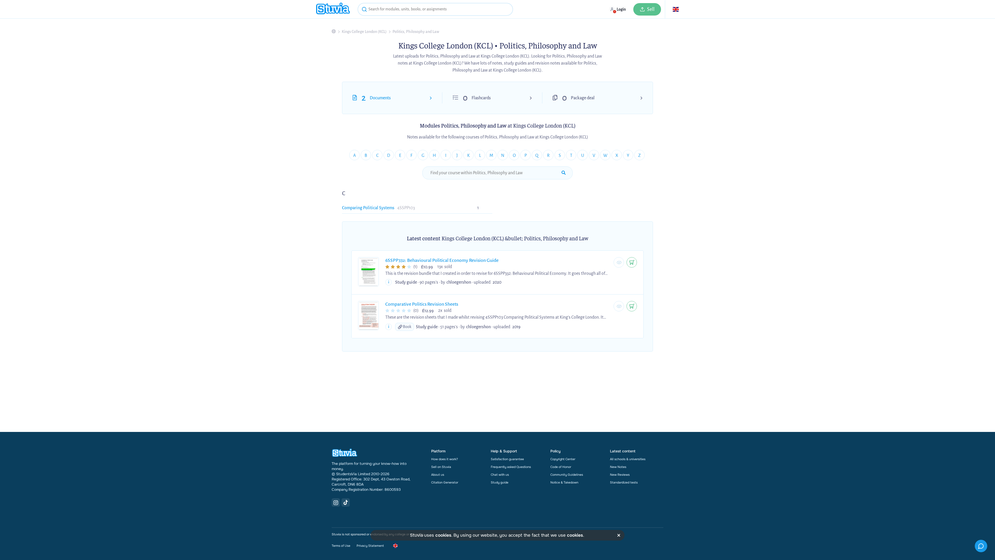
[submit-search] (564, 172)
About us (437, 475)
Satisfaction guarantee (507, 459)
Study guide (499, 482)
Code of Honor (560, 467)
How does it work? (444, 459)
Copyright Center (562, 459)
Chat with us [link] (500, 475)
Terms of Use (341, 546)
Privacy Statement (370, 546)
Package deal (583, 98)
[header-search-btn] (364, 10)
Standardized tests (624, 482)
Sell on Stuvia (441, 467)
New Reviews (620, 475)
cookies (443, 535)
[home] (333, 9)
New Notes (618, 467)
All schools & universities (627, 459)
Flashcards (481, 98)
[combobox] (435, 9)
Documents (380, 98)
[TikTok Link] (346, 502)
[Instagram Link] (336, 502)
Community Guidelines (566, 475)
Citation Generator (444, 482)
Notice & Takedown (564, 482)
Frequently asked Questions (511, 467)
